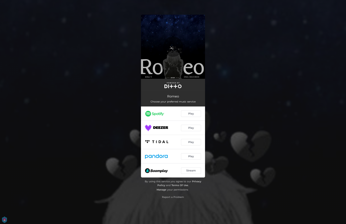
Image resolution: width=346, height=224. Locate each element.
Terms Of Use (179, 185)
